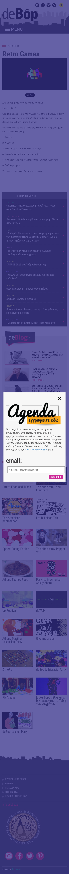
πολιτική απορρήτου (36, 449)
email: (14, 461)
